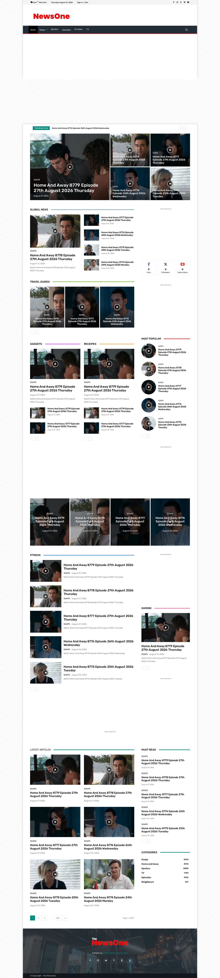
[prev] (180, 128)
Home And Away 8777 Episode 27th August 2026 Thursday (117, 218)
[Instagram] (177, 2)
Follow (165, 263)
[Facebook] (174, 2)
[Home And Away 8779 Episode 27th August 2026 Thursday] (70, 167)
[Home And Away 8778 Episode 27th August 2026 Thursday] (130, 150)
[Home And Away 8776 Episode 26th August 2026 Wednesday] (130, 183)
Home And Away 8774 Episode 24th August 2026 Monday (117, 263)
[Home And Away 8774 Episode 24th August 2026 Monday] (91, 265)
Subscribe (182, 263)
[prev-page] (32, 332)
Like (149, 263)
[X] (181, 2)
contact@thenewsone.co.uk (115, 953)
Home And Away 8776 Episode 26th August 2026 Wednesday (117, 233)
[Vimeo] (184, 2)
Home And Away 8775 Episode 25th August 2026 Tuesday (79, 128)
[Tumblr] (122, 960)
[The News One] (51, 15)
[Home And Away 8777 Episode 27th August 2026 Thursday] (170, 150)
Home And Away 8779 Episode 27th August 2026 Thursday (52, 388)
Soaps (37, 180)
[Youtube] (188, 2)
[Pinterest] (114, 960)
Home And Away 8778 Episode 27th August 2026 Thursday (52, 257)
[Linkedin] (106, 960)
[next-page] (37, 332)
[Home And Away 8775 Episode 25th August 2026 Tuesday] (170, 183)
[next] (185, 128)
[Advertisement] (134, 15)
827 (58, 918)
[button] (186, 29)
